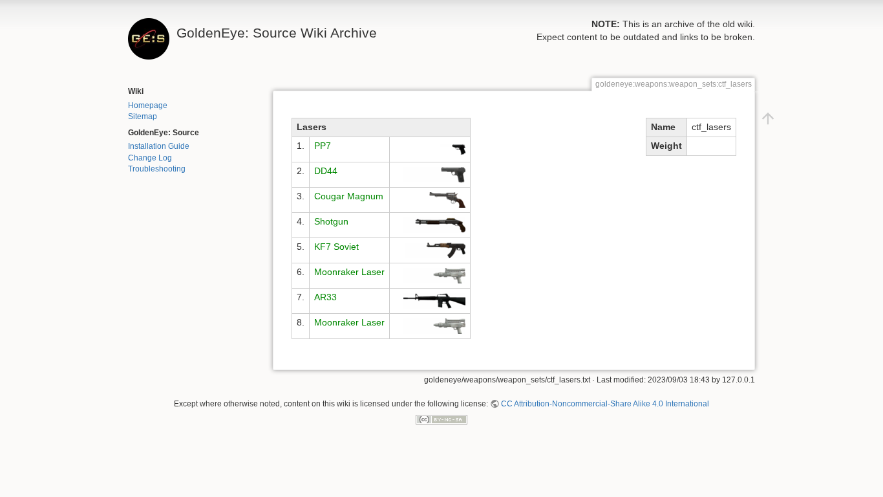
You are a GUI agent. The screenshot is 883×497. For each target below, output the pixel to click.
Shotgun (331, 221)
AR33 (325, 297)
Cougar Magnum (348, 196)
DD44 (325, 171)
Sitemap (142, 116)
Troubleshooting (157, 168)
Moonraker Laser (349, 272)
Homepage (147, 105)
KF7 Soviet (336, 246)
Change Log (150, 157)
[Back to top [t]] (768, 117)
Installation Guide (158, 146)
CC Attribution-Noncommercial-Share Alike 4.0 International (605, 403)
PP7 (322, 145)
